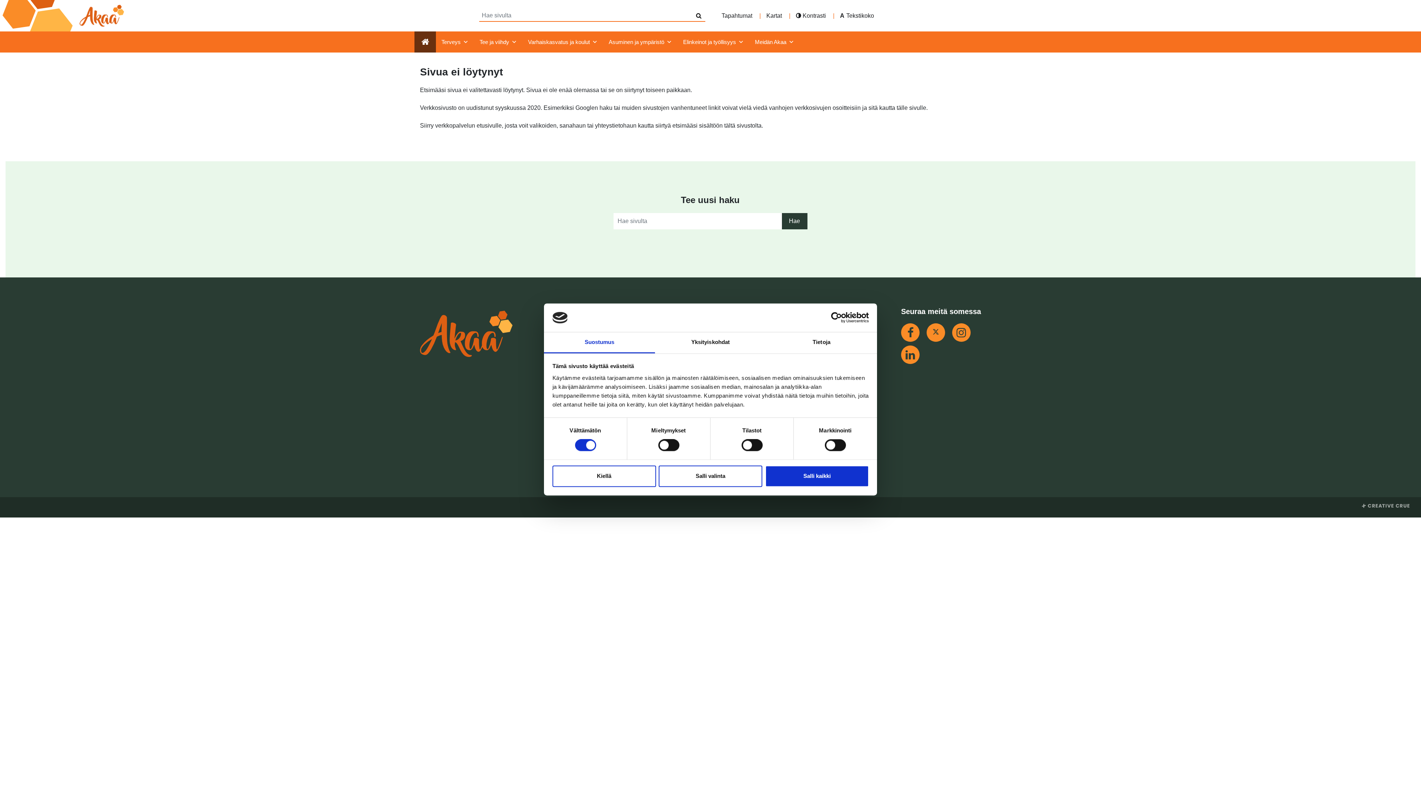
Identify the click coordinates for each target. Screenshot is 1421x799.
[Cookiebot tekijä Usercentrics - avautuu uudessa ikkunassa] (836, 317)
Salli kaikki (817, 476)
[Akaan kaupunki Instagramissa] (961, 332)
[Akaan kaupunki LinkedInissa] (910, 354)
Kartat (774, 16)
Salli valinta (710, 476)
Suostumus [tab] (600, 342)
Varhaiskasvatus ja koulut (559, 42)
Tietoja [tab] (821, 342)
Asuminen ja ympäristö (636, 42)
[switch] (668, 445)
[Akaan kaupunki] (65, 16)
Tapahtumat (737, 16)
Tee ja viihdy (494, 42)
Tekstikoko (860, 16)
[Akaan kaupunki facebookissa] (910, 332)
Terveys (451, 42)
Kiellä (604, 476)
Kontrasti (813, 16)
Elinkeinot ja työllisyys (709, 42)
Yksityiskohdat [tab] (710, 342)
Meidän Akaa (770, 42)
